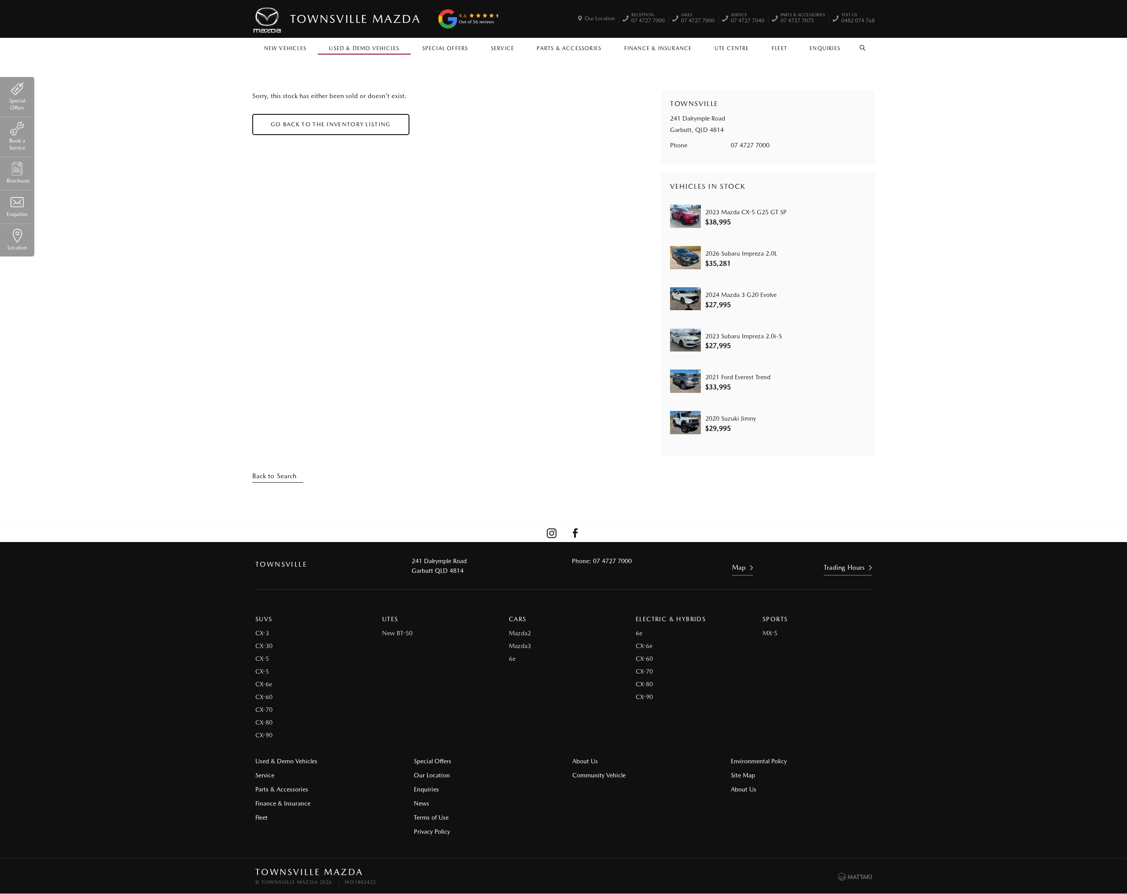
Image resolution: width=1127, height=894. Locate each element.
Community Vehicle (599, 775)
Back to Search (274, 476)
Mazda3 (520, 645)
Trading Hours (844, 568)
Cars (518, 619)
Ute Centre (732, 48)
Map (739, 568)
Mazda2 (520, 633)
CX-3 (262, 633)
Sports (775, 619)
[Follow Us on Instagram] (551, 533)
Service (502, 48)
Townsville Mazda (355, 19)
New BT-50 (397, 633)
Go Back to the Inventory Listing (331, 124)
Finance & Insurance (658, 48)
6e (512, 658)
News (421, 803)
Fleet (779, 48)
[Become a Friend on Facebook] (575, 533)
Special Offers (445, 48)
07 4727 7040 (747, 19)
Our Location (600, 18)
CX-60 (264, 696)
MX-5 (769, 633)
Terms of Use (431, 817)
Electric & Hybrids (671, 619)
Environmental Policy (759, 761)
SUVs (264, 619)
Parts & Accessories (569, 48)
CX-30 (264, 645)
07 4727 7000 (648, 19)
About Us (585, 761)
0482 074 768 (858, 19)
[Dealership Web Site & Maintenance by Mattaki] (855, 877)
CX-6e (263, 684)
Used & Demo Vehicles (364, 48)
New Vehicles (285, 48)
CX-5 (262, 658)
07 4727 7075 (803, 19)
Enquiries (825, 48)
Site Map (743, 775)
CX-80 (264, 722)
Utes (390, 619)
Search (863, 46)
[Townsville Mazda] (267, 19)
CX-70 (264, 709)
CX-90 (264, 735)
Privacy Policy (432, 831)
